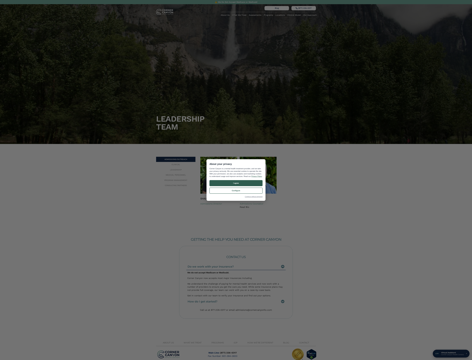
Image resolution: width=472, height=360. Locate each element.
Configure (236, 191)
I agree (236, 183)
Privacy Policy (256, 176)
